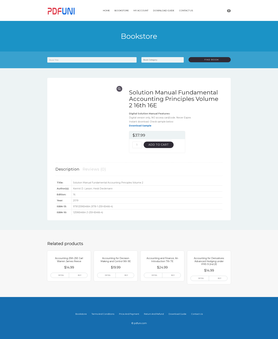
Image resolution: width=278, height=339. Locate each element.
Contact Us (186, 10)
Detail (61, 275)
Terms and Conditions (103, 314)
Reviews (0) (94, 169)
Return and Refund (154, 314)
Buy (79, 275)
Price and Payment (129, 314)
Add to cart (158, 144)
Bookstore (122, 10)
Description (67, 169)
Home (106, 10)
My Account (141, 10)
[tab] (67, 169)
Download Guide (163, 10)
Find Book (210, 59)
